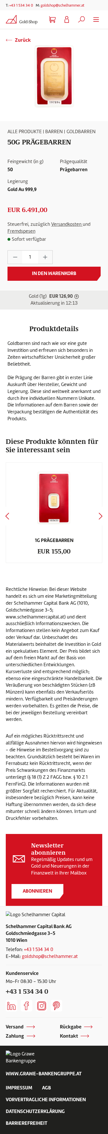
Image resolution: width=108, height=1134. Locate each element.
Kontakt (69, 1036)
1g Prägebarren (54, 540)
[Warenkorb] (52, 19)
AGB (46, 1088)
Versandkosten (67, 224)
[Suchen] (81, 19)
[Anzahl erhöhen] (45, 257)
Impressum (19, 1088)
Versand (15, 1027)
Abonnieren (37, 891)
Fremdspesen (21, 231)
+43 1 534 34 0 (21, 5)
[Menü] (96, 19)
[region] (54, 76)
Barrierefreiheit (26, 1123)
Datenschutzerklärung (35, 1111)
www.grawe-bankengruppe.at (44, 1073)
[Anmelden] (67, 19)
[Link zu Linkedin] (11, 1005)
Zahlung (15, 1036)
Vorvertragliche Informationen (46, 1099)
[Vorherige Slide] (7, 516)
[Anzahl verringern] (15, 257)
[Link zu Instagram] (41, 1005)
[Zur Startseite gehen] (21, 19)
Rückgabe (71, 1027)
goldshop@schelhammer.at (62, 5)
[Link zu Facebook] (26, 1005)
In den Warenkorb (54, 273)
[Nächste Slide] (100, 516)
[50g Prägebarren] (54, 76)
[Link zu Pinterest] (56, 1005)
